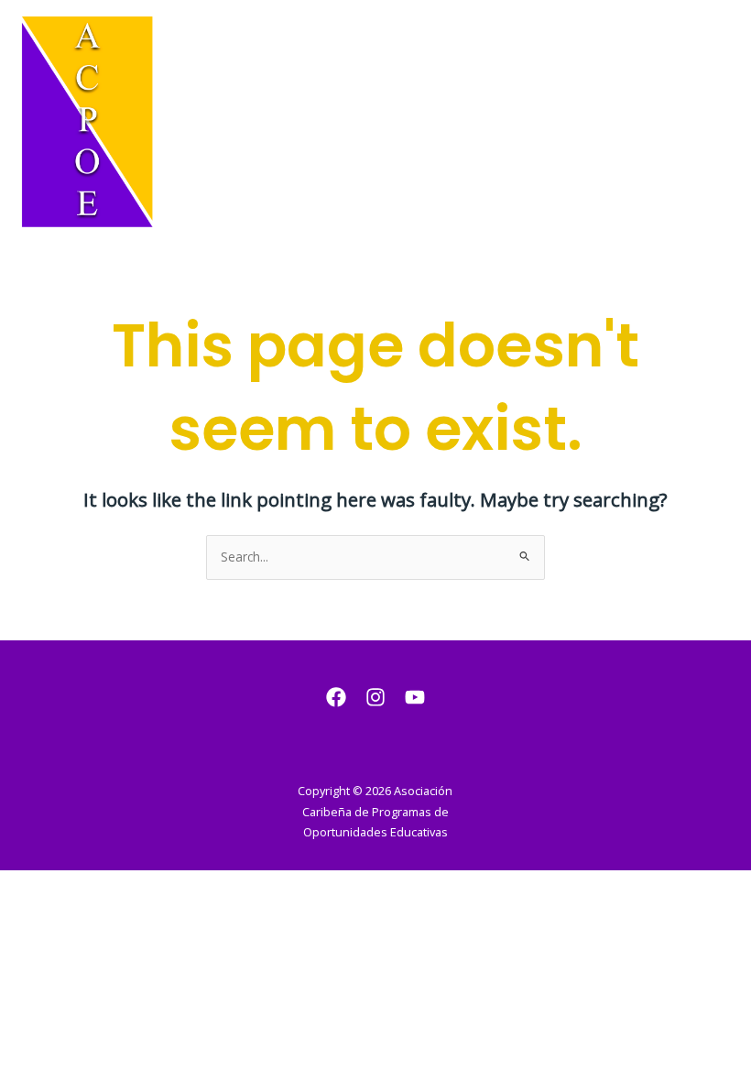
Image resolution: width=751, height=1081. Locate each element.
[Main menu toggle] (714, 122)
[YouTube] (415, 697)
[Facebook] (336, 697)
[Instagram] (375, 697)
